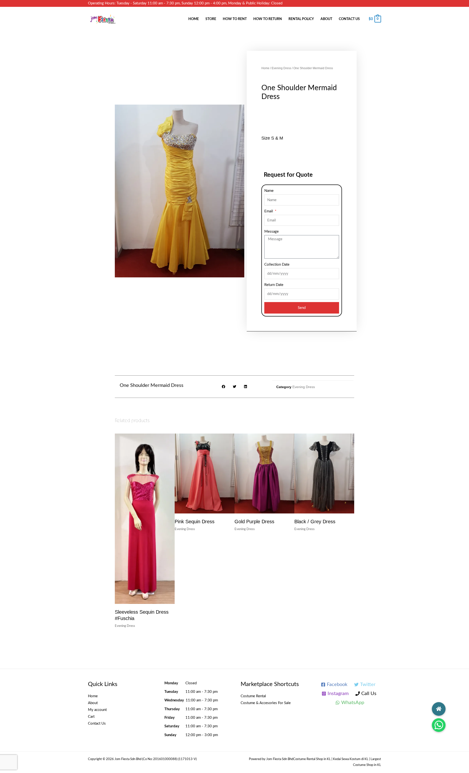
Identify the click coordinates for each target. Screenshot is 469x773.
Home (193, 19)
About (326, 19)
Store (210, 19)
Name (269, 191)
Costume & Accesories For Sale (266, 703)
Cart (91, 717)
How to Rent (235, 19)
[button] (439, 725)
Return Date (273, 285)
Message (271, 231)
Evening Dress (281, 68)
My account (97, 710)
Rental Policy (301, 19)
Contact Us (349, 19)
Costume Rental (253, 696)
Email (269, 211)
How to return (267, 19)
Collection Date (276, 264)
